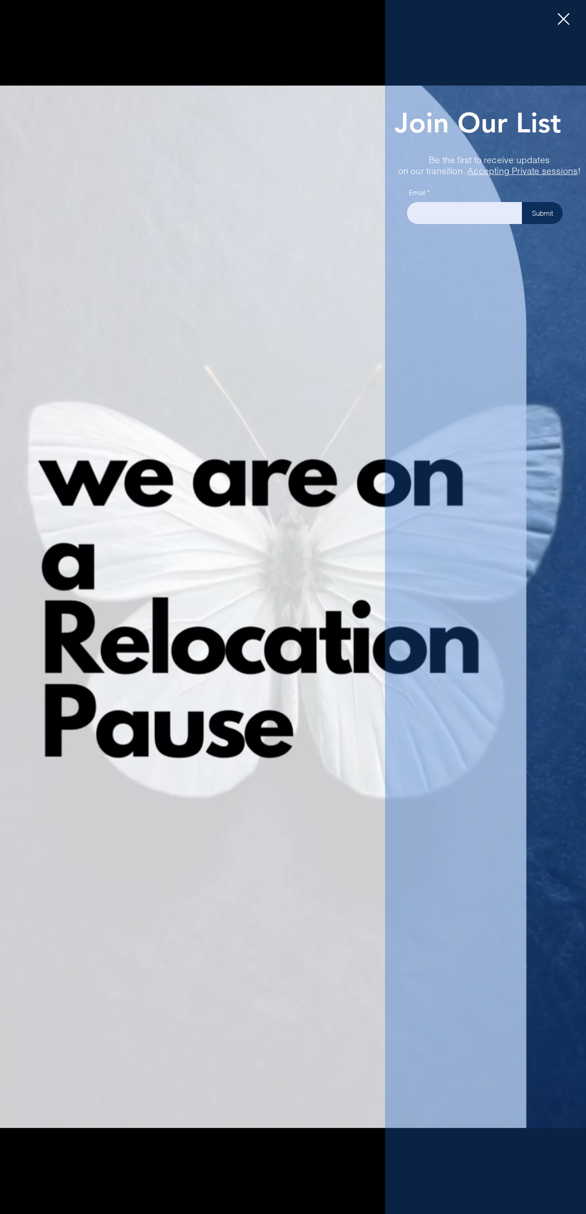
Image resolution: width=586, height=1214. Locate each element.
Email (417, 192)
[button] (564, 19)
